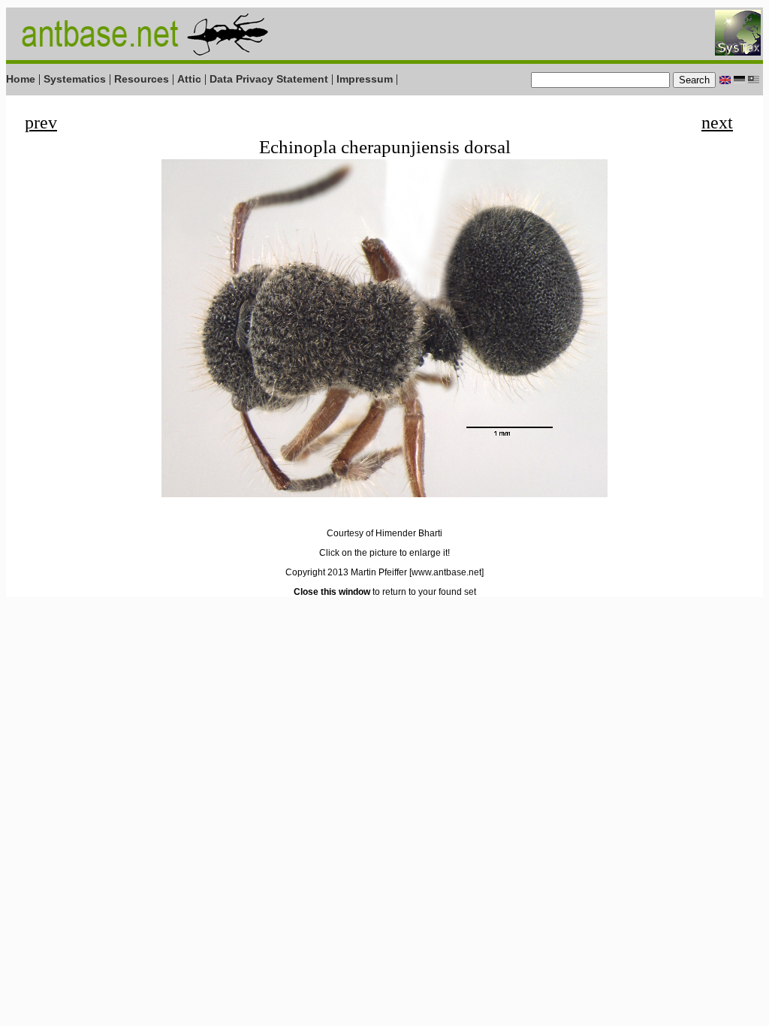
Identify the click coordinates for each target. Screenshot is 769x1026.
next (717, 122)
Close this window (332, 592)
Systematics (75, 79)
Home (20, 79)
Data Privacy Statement (269, 79)
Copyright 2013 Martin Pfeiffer (346, 572)
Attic (189, 79)
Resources (141, 79)
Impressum (364, 79)
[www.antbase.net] (446, 572)
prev (41, 122)
